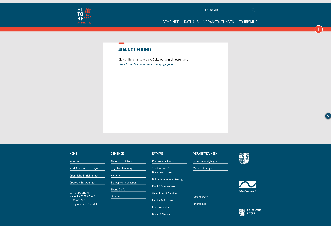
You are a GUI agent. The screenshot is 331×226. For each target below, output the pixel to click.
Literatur (116, 196)
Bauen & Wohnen (161, 214)
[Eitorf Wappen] (250, 158)
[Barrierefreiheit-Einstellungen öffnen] (328, 116)
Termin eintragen (203, 168)
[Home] (84, 16)
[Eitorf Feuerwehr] (250, 212)
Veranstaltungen (219, 22)
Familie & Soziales (162, 200)
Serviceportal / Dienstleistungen (162, 170)
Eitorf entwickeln (161, 207)
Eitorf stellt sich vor (122, 161)
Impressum (200, 203)
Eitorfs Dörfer (118, 189)
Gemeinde (171, 22)
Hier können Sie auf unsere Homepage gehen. (146, 64)
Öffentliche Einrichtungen (84, 175)
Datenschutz (200, 196)
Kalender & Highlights (205, 161)
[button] (319, 29)
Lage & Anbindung (121, 168)
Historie (115, 175)
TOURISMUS (248, 21)
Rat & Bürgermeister (163, 186)
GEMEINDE (117, 153)
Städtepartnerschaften (124, 182)
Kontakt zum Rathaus (164, 161)
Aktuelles (75, 161)
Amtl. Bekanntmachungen (84, 168)
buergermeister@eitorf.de (84, 204)
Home (73, 153)
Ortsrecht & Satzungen (83, 182)
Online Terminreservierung (167, 179)
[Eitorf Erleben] (250, 186)
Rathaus (191, 22)
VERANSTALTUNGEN (205, 153)
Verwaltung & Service (164, 193)
